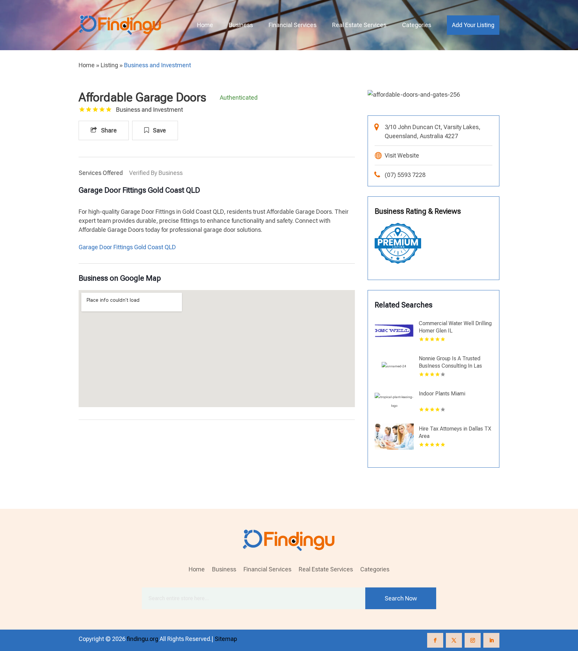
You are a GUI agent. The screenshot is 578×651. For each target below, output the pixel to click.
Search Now (401, 598)
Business (241, 24)
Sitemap (226, 638)
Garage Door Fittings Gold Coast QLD (127, 247)
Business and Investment (157, 65)
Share (108, 130)
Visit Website (402, 155)
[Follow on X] (454, 640)
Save (159, 130)
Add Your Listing (473, 24)
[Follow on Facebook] (435, 640)
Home (205, 24)
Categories (416, 24)
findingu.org (142, 638)
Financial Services (292, 24)
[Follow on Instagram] (473, 640)
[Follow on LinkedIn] (491, 640)
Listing (109, 65)
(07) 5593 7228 (405, 174)
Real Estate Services (359, 24)
